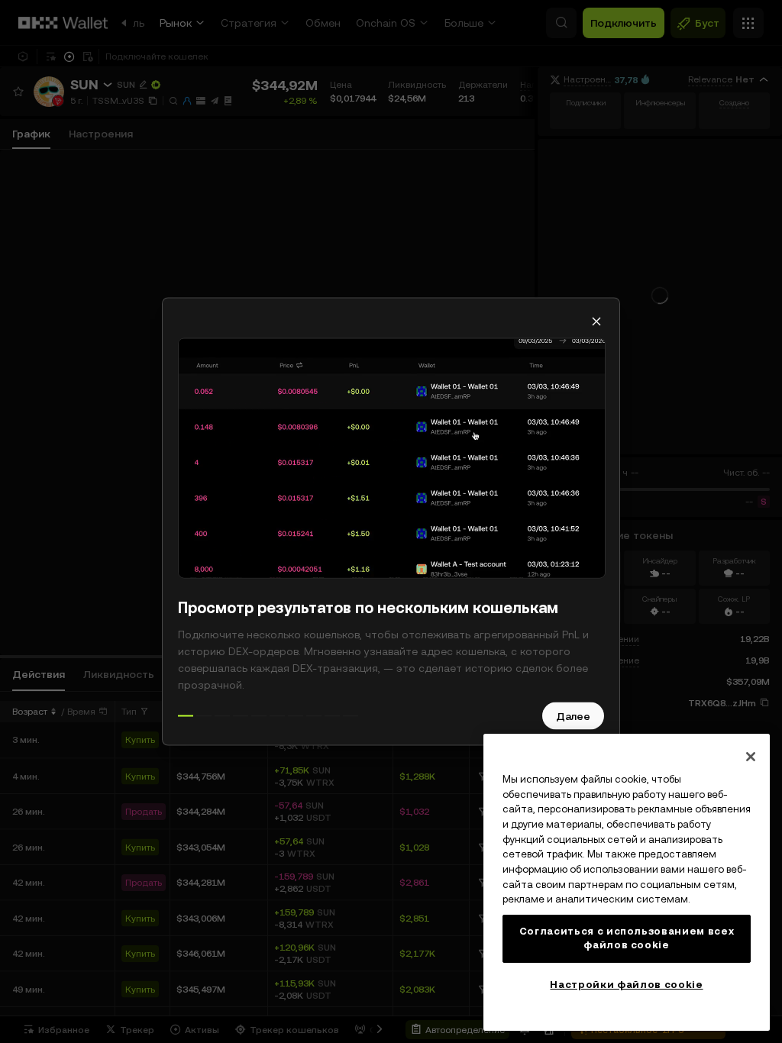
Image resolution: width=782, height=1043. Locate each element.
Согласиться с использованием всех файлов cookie (627, 938)
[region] (626, 882)
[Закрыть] (750, 756)
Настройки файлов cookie (626, 984)
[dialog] (391, 522)
